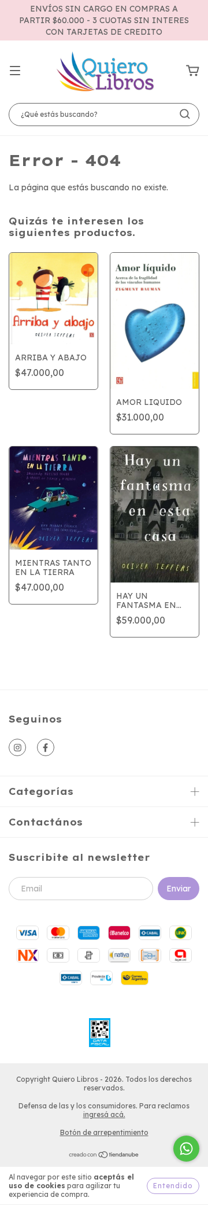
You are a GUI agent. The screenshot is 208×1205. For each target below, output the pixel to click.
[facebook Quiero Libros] (45, 747)
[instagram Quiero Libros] (17, 747)
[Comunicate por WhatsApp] (186, 1149)
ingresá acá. (104, 1114)
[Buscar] (185, 114)
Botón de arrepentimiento (104, 1132)
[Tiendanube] (104, 1156)
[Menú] (15, 71)
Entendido (173, 1185)
